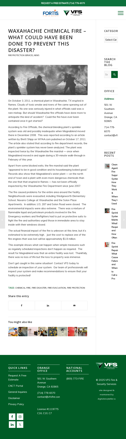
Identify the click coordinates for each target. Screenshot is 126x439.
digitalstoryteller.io (107, 399)
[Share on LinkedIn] (48, 305)
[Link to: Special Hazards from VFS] (23, 331)
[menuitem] (119, 13)
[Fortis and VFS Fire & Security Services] (62, 13)
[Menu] (119, 13)
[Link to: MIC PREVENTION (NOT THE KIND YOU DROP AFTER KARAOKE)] (52, 331)
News (36, 55)
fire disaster (39, 287)
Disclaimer (14, 398)
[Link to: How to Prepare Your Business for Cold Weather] (33, 331)
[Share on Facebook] (21, 305)
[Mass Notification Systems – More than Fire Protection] (2, 220)
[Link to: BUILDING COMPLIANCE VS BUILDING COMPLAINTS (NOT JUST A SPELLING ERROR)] (72, 331)
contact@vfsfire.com (49, 396)
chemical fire (23, 287)
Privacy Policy (16, 404)
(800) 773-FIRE (75, 378)
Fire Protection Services (20, 55)
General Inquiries (17, 391)
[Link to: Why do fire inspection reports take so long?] (13, 331)
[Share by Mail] (74, 305)
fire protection (76, 287)
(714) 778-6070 (77, 3)
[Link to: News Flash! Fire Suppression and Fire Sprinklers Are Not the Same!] (62, 331)
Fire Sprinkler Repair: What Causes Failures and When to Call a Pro (116, 261)
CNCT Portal (15, 385)
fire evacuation (57, 287)
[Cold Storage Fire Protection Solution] (123, 220)
